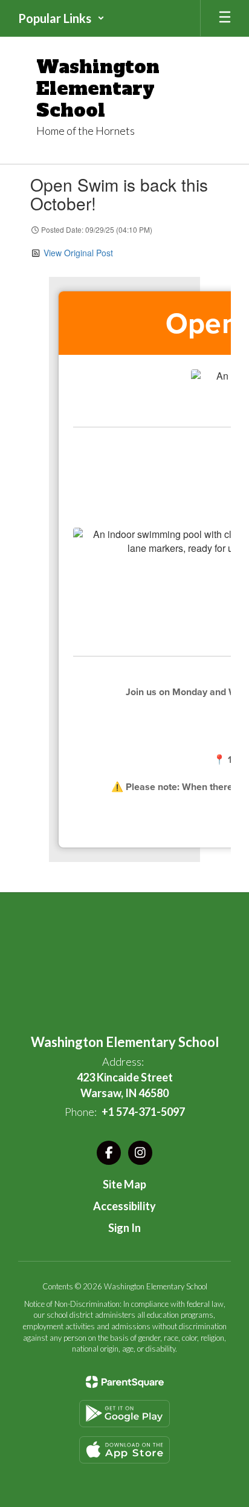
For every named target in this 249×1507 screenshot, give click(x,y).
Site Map (124, 1184)
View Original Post (78, 253)
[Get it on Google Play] (124, 1413)
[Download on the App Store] (124, 1449)
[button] (61, 18)
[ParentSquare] (125, 1382)
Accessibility (124, 1206)
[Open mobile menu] (225, 18)
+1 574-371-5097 (143, 1111)
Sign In (124, 1227)
